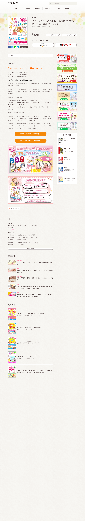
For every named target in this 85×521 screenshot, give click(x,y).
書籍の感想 (37, 8)
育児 (34, 17)
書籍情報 (28, 8)
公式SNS (57, 8)
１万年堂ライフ (47, 8)
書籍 (13, 11)
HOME (9, 11)
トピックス (18, 8)
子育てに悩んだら (14, 208)
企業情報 (67, 8)
